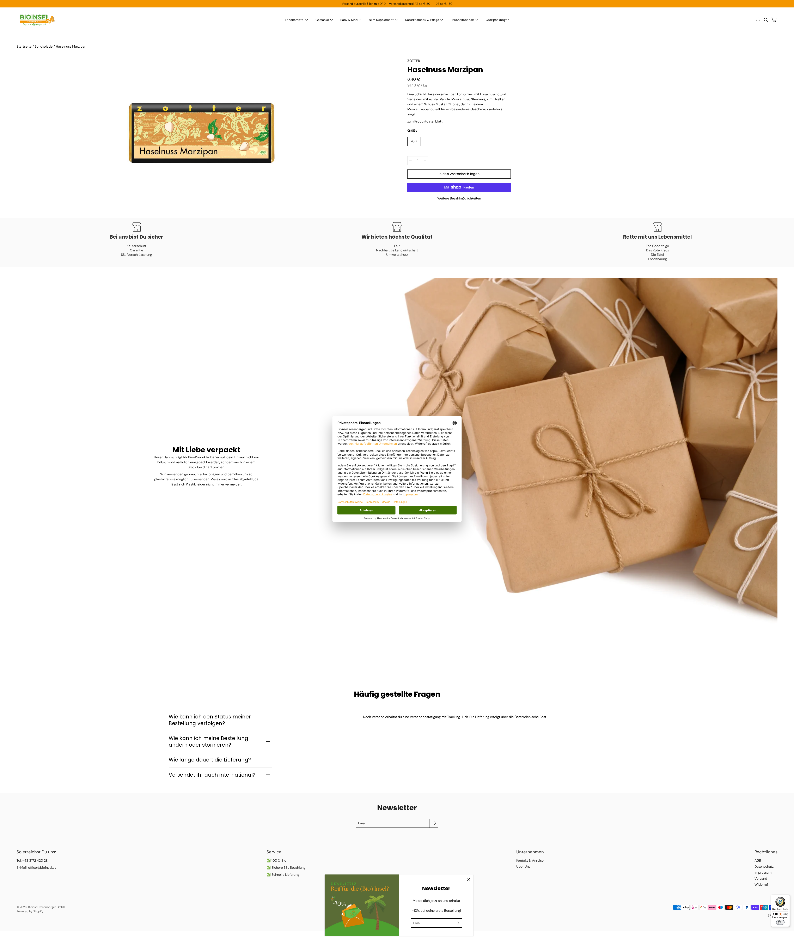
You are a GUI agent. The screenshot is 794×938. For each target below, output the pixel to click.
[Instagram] (770, 915)
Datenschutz (764, 866)
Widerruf (761, 884)
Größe (412, 130)
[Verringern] (410, 160)
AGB (758, 860)
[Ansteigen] (425, 160)
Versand (761, 878)
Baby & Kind (349, 20)
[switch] (780, 922)
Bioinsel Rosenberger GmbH (46, 907)
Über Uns (523, 866)
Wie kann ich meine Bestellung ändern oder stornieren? (208, 741)
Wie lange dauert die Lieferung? (210, 759)
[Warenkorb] (774, 20)
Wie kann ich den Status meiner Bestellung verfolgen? (210, 720)
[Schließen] (469, 879)
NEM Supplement (381, 20)
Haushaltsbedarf (462, 20)
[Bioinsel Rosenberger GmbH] (37, 20)
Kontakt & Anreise (530, 860)
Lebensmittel (294, 20)
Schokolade (44, 46)
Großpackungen (497, 20)
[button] (766, 20)
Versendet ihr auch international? (212, 774)
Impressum (763, 872)
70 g (414, 141)
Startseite (24, 46)
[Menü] (787, 897)
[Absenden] (457, 923)
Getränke (322, 20)
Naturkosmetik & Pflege (422, 20)
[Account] (758, 20)
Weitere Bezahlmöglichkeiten (459, 198)
